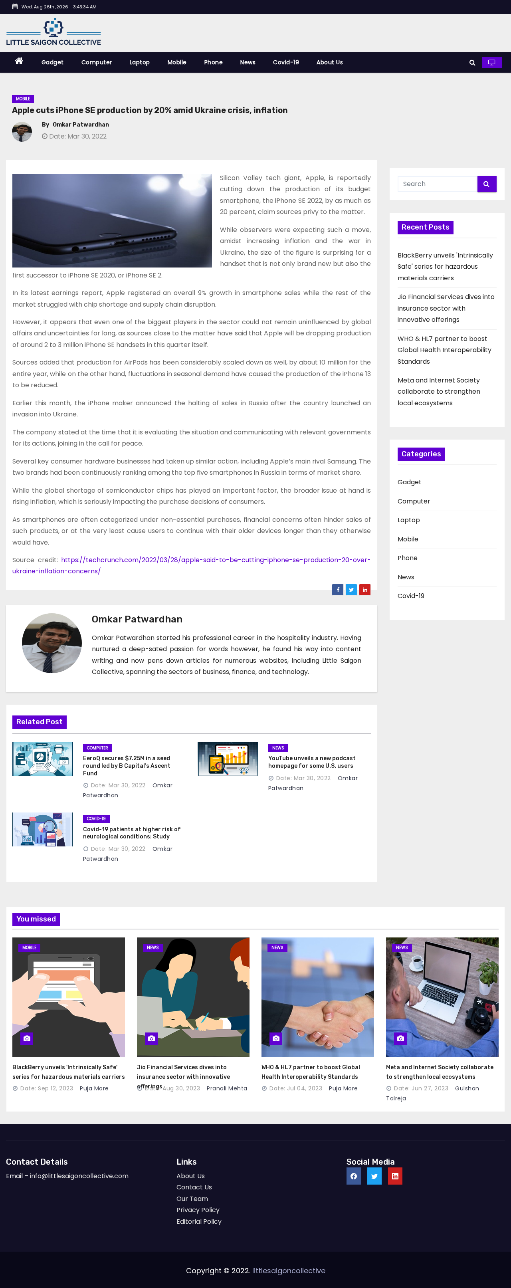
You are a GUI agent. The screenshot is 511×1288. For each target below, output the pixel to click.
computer (97, 748)
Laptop (140, 62)
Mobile (177, 62)
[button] (472, 62)
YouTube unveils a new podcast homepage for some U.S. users (312, 762)
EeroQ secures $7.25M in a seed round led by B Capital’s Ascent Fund (126, 766)
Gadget (53, 62)
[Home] (19, 62)
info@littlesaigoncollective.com (79, 1176)
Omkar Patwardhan (81, 124)
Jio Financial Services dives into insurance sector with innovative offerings (446, 308)
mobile (29, 948)
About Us (330, 62)
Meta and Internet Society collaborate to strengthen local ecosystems (439, 392)
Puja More (93, 1088)
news (278, 748)
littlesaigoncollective (288, 1271)
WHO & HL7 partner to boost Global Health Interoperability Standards (444, 350)
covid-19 (96, 819)
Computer (96, 62)
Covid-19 (286, 62)
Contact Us (194, 1187)
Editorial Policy (199, 1221)
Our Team (192, 1198)
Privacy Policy (198, 1210)
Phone (213, 62)
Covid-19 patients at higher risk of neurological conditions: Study (132, 833)
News (248, 62)
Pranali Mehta (226, 1088)
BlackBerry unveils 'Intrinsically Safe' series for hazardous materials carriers (445, 267)
